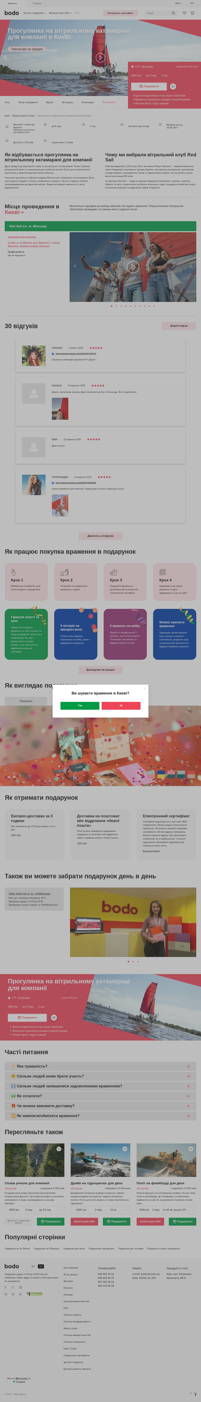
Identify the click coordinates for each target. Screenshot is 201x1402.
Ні (121, 705)
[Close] (144, 688)
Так (80, 705)
